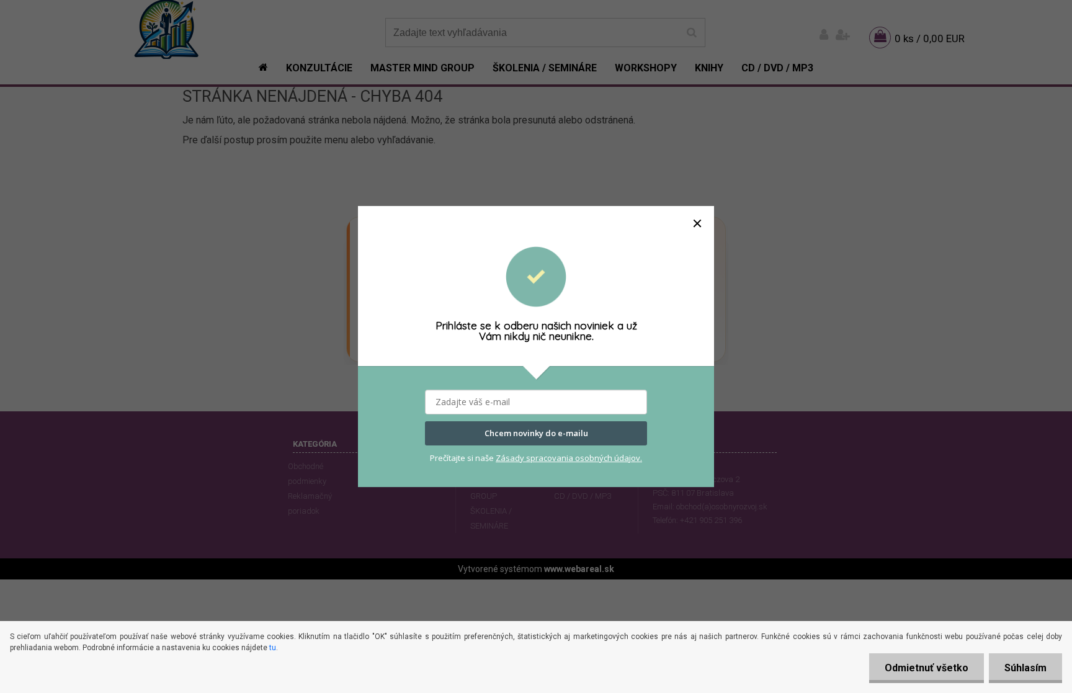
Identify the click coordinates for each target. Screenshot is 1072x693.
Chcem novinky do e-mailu (536, 433)
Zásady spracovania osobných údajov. (569, 457)
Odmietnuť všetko (926, 668)
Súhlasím (1025, 668)
